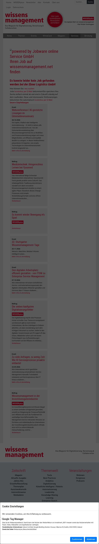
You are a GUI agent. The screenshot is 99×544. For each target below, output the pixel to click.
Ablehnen (91, 539)
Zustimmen (77, 539)
